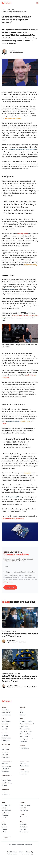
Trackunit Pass (5, 752)
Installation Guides (6, 780)
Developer (4, 792)
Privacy (21, 852)
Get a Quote (23, 824)
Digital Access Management (27, 724)
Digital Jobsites (24, 726)
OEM (21, 709)
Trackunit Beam (5, 757)
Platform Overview (6, 715)
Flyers (3, 778)
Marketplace (5, 735)
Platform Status (5, 794)
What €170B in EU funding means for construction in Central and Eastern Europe (19, 678)
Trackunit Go (5, 724)
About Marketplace (6, 738)
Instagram (4, 829)
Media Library (5, 815)
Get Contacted (23, 827)
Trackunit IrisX (5, 709)
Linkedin (4, 824)
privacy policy (7, 582)
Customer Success (6, 766)
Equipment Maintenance (26, 731)
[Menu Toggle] (36, 3)
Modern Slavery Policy (13, 854)
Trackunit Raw (5, 747)
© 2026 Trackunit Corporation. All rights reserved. (20, 844)
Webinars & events (24, 766)
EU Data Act (5, 785)
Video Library (23, 763)
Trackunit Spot (5, 749)
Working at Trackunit (25, 805)
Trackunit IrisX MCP (6, 712)
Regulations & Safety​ (7, 783)
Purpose (4, 807)
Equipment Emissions (25, 729)
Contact (4, 818)
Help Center (4, 763)
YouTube (4, 832)
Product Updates (24, 774)
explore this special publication (13, 518)
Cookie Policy (29, 852)
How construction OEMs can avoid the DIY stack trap (20, 635)
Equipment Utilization (25, 734)
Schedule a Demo (24, 832)
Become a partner (24, 817)
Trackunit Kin (5, 754)
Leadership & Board (6, 810)
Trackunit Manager (6, 721)
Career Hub (23, 807)
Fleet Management (24, 736)
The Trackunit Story (6, 805)
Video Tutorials (5, 768)
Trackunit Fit (5, 729)
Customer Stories (24, 772)
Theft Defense (23, 741)
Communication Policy (27, 854)
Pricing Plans (23, 829)
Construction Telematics (26, 721)
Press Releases (5, 812)
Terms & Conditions (12, 852)
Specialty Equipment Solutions (27, 739)
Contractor (22, 715)
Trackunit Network (24, 748)
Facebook (4, 827)
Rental (21, 712)
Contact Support (6, 771)
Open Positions (24, 810)
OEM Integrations (6, 740)
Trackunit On (5, 726)
